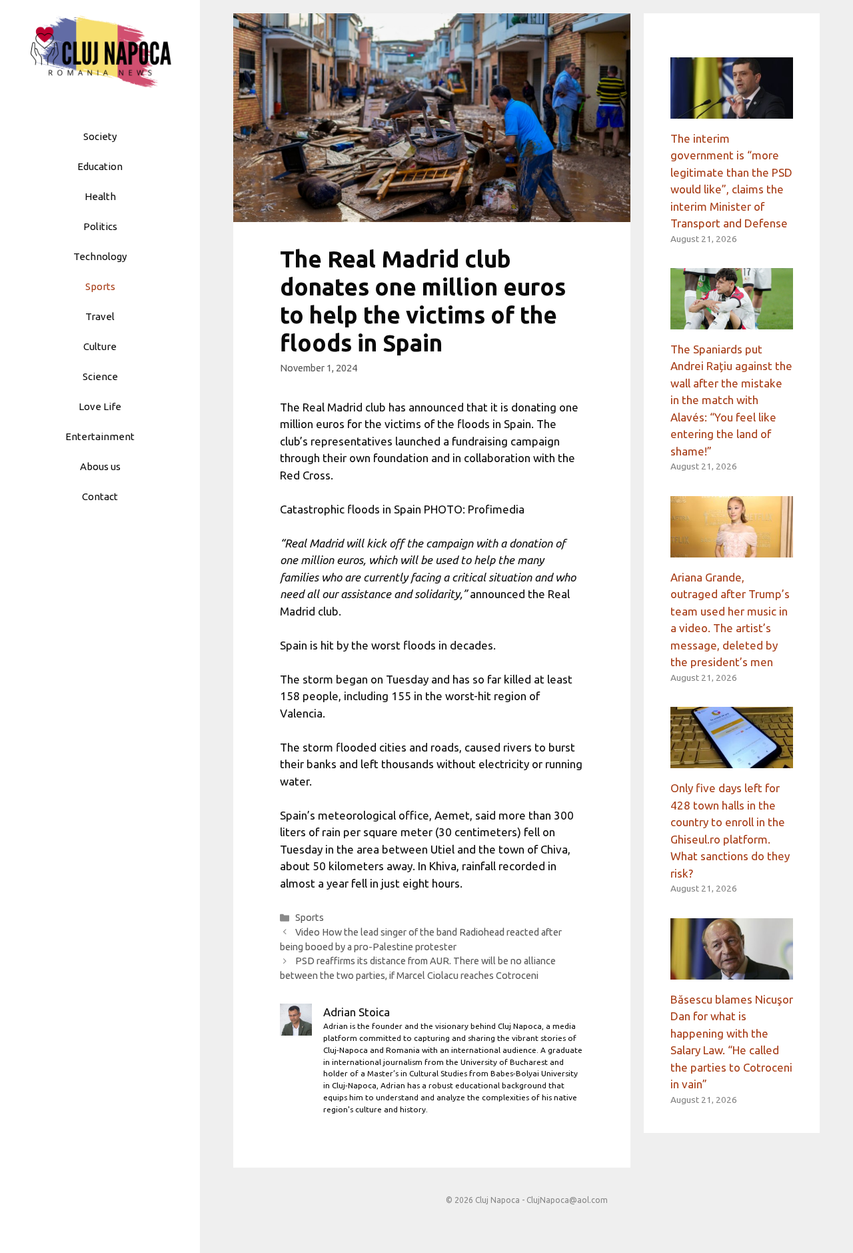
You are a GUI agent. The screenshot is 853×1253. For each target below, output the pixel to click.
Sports (100, 286)
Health (100, 196)
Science (100, 376)
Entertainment (100, 436)
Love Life (100, 406)
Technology (100, 256)
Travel (100, 316)
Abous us (100, 466)
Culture (100, 346)
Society (100, 136)
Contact (100, 496)
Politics (100, 226)
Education (100, 166)
